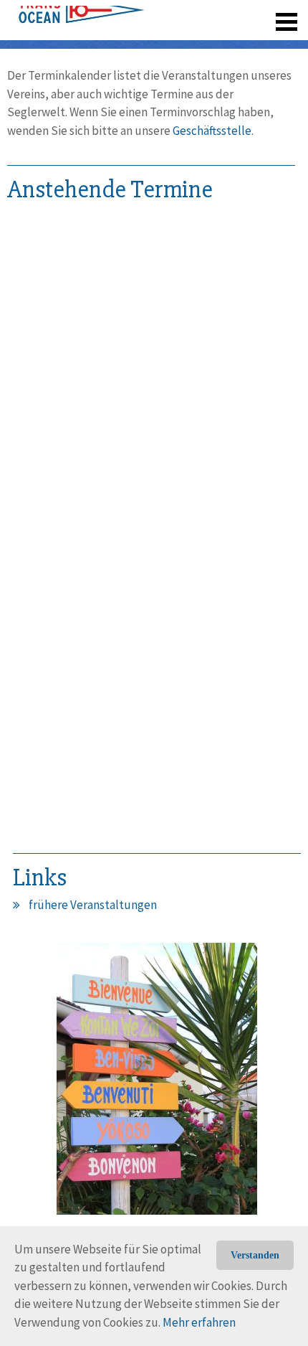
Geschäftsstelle (212, 130)
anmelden (266, 14)
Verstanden (255, 1255)
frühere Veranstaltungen (93, 905)
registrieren (198, 14)
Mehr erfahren (199, 1322)
